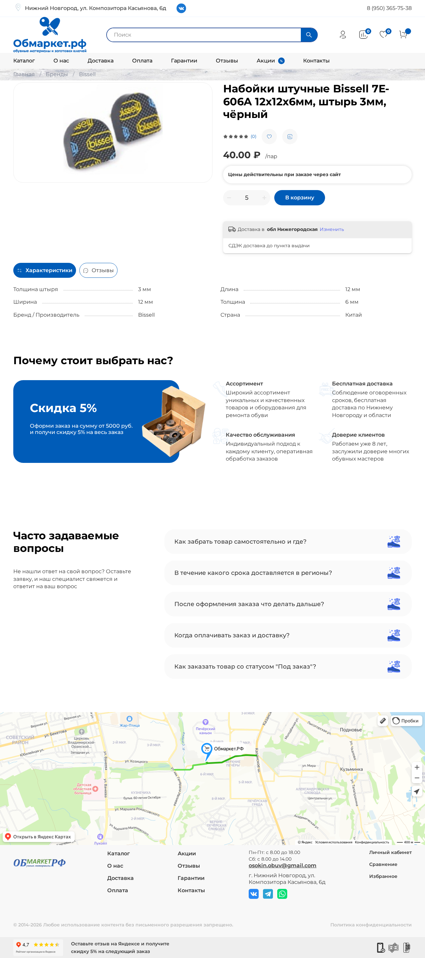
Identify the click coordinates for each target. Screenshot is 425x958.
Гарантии (184, 60)
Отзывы (227, 60)
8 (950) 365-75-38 (389, 8)
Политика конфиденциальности (371, 925)
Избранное (383, 876)
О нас (61, 60)
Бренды (57, 74)
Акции (266, 60)
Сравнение (383, 864)
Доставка (101, 60)
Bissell (87, 74)
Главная (24, 74)
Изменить (332, 229)
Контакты (316, 60)
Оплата (142, 60)
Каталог (24, 60)
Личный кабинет (390, 852)
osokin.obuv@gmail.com (282, 865)
